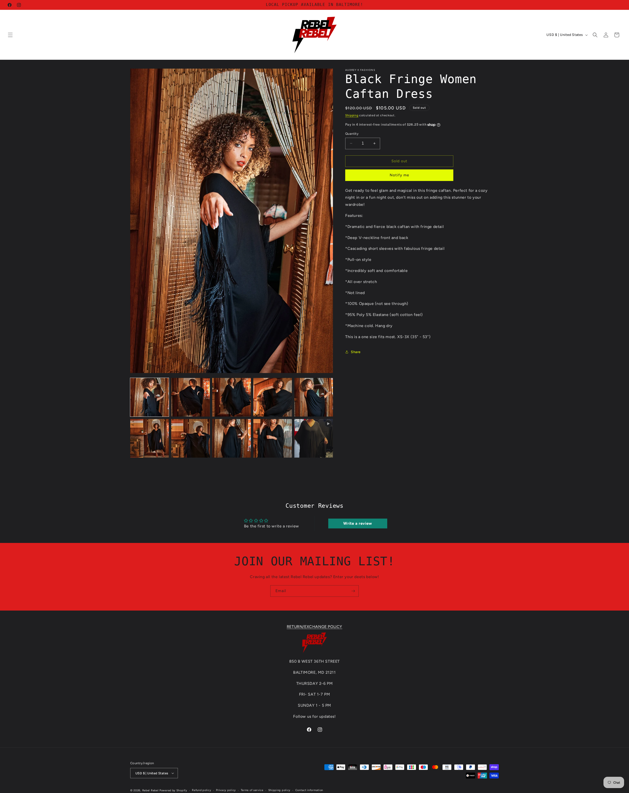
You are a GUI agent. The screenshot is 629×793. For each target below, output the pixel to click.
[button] (10, 35)
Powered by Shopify (173, 790)
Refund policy (201, 790)
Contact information (309, 790)
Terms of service (252, 790)
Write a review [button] (357, 523)
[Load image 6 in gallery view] (149, 438)
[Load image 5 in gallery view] (313, 397)
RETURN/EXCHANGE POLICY (314, 626)
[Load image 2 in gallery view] (190, 397)
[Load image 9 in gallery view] (272, 438)
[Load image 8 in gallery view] (231, 438)
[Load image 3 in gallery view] (231, 397)
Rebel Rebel (150, 790)
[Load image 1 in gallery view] (149, 397)
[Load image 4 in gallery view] (272, 397)
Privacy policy (226, 790)
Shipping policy (279, 790)
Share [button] (356, 352)
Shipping (351, 115)
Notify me (399, 175)
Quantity (351, 133)
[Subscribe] (353, 591)
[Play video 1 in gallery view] (313, 438)
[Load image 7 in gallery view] (190, 438)
